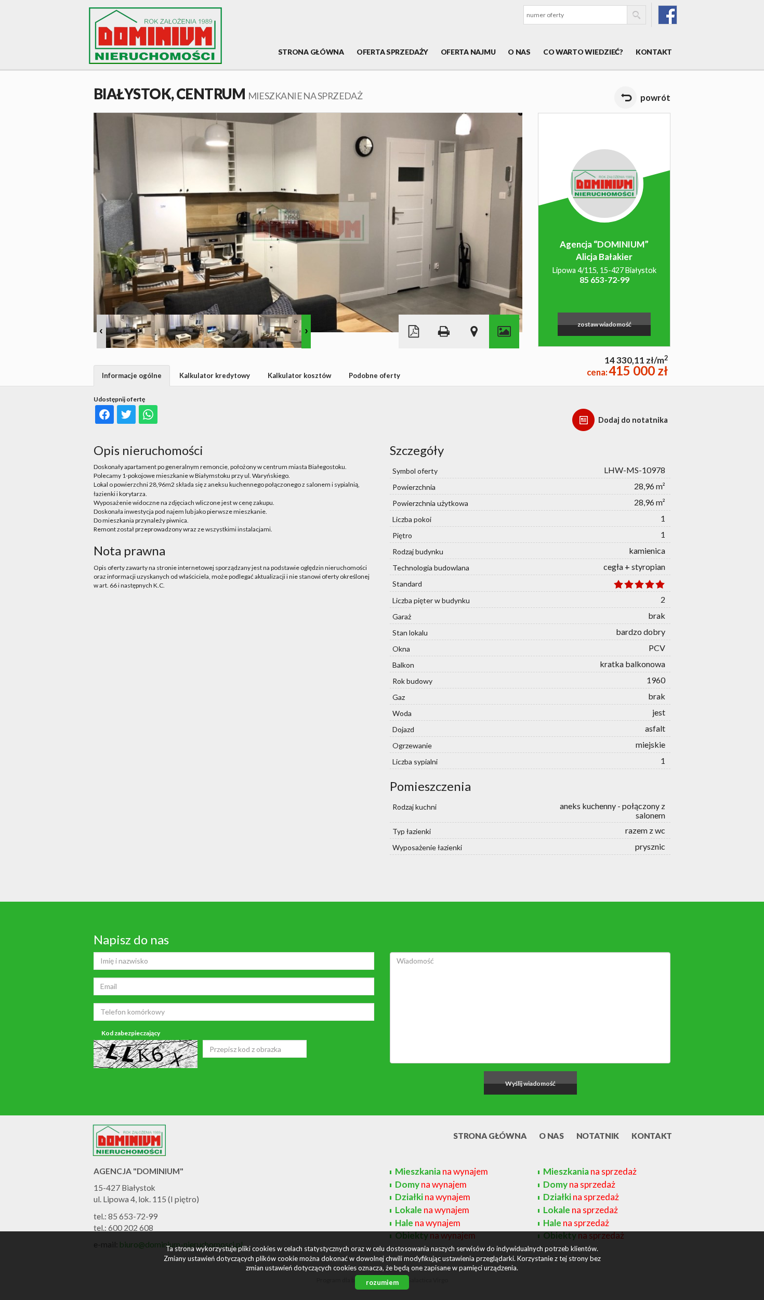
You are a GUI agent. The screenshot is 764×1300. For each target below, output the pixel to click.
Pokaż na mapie (474, 331)
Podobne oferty (374, 375)
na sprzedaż (590, 1171)
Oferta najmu (468, 51)
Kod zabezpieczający (130, 1033)
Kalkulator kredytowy (214, 375)
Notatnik (598, 1135)
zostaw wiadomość (604, 324)
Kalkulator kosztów (299, 375)
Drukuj (444, 331)
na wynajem (441, 1171)
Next (306, 331)
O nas (519, 51)
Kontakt (654, 51)
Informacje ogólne (132, 375)
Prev (101, 331)
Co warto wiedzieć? (583, 51)
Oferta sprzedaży (392, 51)
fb (667, 14)
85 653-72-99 (604, 279)
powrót (655, 97)
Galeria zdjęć (504, 331)
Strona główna (311, 51)
